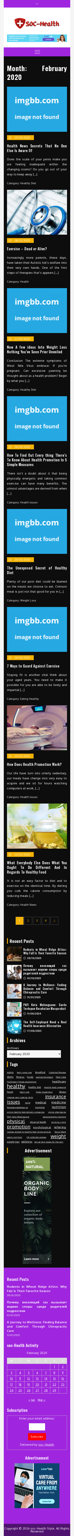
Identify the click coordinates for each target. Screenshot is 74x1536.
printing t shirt (58, 1122)
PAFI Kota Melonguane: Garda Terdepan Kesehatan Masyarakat (44, 1007)
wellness (27, 1141)
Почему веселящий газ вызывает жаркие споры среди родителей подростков (44, 969)
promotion (18, 1126)
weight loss (13, 1141)
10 (11, 1378)
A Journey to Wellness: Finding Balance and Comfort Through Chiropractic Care (44, 989)
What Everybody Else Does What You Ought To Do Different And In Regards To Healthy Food (37, 867)
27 (37, 1390)
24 (11, 1390)
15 (54, 1378)
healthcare (59, 1081)
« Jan (32, 1400)
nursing (40, 1107)
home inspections (44, 1092)
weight (58, 1136)
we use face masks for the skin (48, 1142)
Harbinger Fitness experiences (21, 1082)
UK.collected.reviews (36, 1137)
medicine (58, 1102)
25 (20, 1390)
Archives (13, 1048)
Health (24, 281)
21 (46, 1384)
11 (20, 1378)
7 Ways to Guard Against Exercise (33, 666)
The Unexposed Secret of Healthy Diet (37, 570)
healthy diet (34, 1087)
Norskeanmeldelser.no (17, 1107)
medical (40, 1102)
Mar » (41, 1400)
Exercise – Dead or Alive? (27, 248)
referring (60, 1127)
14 (46, 1378)
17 (11, 1384)
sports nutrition (14, 1137)
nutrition (59, 1107)
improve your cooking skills (20, 1097)
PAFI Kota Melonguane (18, 1117)
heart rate (24, 1092)
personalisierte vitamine (54, 1117)
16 (62, 1378)
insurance (55, 1096)
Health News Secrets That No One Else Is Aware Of (37, 148)
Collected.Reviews (57, 1072)
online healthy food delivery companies (26, 1112)
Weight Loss (28, 600)
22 (54, 1384)
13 (37, 1378)
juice (27, 1102)
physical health (38, 1122)
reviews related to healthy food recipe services (29, 1132)
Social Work (60, 1132)
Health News (28, 904)
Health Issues (29, 502)
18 (20, 1384)
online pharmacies (57, 1112)
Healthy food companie (55, 1087)
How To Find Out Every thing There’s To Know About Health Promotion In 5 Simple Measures (37, 460)
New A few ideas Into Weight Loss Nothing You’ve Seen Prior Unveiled (37, 349)
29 (54, 1390)
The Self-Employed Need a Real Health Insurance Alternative (44, 1024)
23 (62, 1384)
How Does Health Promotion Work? (34, 764)
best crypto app (24, 1072)
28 (46, 1390)
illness (62, 1091)
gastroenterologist (44, 1077)
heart (10, 1091)
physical (16, 1121)
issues (13, 1102)
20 (37, 1384)
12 (28, 1378)
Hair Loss (61, 1077)
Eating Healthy (29, 698)
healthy (16, 1086)
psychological (42, 1127)
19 (28, 1384)
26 (28, 1390)
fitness (20, 1076)
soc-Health (46, 1444)
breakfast (40, 1072)
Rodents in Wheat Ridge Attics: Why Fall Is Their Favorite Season (44, 951)
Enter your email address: (37, 1432)
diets (10, 1076)
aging (10, 1072)
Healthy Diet (28, 183)
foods (30, 1077)
